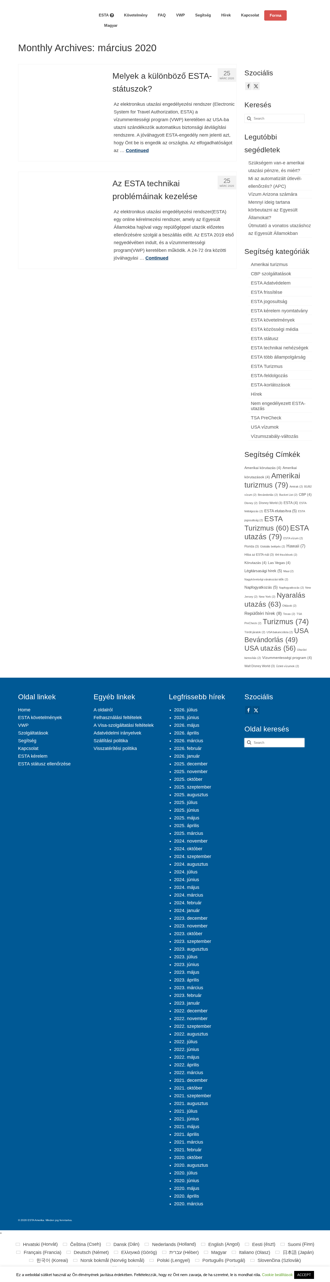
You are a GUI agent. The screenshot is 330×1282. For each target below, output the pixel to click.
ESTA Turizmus (267, 366)
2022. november (191, 1018)
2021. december (191, 1080)
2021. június (186, 1118)
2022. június (186, 1049)
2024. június (186, 879)
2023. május (186, 972)
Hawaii (295, 546)
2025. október (188, 779)
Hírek (256, 394)
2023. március (188, 987)
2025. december (191, 763)
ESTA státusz (264, 338)
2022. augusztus (191, 1034)
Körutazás (255, 563)
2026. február (188, 748)
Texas (289, 613)
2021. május (186, 1126)
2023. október (188, 933)
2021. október (188, 1088)
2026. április (186, 733)
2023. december (191, 918)
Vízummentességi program (287, 658)
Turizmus (286, 621)
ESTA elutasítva (280, 511)
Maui (288, 571)
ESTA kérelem (32, 756)
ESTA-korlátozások (270, 384)
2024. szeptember (192, 856)
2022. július (185, 1041)
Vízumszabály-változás (274, 436)
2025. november (191, 771)
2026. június (186, 717)
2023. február (188, 995)
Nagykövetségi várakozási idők (266, 579)
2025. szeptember (192, 787)
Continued (137, 150)
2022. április (186, 1064)
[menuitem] (108, 25)
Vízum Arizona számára (272, 194)
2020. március (188, 1203)
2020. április (186, 1196)
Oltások (289, 605)
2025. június (186, 810)
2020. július (185, 1172)
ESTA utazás (276, 532)
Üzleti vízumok (287, 666)
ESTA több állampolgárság (278, 357)
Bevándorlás (268, 494)
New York (267, 596)
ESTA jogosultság (269, 301)
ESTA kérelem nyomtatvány (279, 310)
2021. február (188, 1149)
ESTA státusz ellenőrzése (44, 763)
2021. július (185, 1111)
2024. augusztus (191, 864)
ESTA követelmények (273, 320)
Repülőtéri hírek (263, 613)
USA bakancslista (280, 632)
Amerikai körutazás (262, 468)
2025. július (185, 802)
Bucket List (288, 494)
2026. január (187, 756)
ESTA (291, 503)
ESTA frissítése (266, 292)
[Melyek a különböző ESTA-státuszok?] (61, 107)
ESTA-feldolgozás (269, 375)
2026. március (188, 740)
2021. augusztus (191, 1103)
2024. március (188, 895)
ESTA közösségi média (274, 329)
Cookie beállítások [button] (277, 1274)
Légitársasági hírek (263, 571)
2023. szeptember (192, 941)
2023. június (186, 964)
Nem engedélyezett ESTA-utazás (278, 406)
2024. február (188, 902)
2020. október (188, 1157)
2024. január (187, 910)
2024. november (191, 841)
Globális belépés (272, 546)
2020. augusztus (191, 1165)
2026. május (186, 725)
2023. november (191, 926)
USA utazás (270, 648)
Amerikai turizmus (269, 264)
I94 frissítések (286, 554)
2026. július (185, 709)
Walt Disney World (259, 666)
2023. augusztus (191, 949)
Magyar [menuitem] (219, 1252)
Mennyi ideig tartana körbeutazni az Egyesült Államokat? (273, 210)
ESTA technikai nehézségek (279, 347)
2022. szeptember (192, 1026)
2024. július (185, 871)
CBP (305, 495)
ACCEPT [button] (304, 1275)
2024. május (186, 887)
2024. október (188, 848)
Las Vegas (279, 563)
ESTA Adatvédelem (271, 283)
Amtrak (296, 486)
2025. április (186, 825)
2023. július (185, 956)
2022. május (186, 1057)
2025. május (186, 817)
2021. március (188, 1142)
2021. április (186, 1134)
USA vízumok (265, 427)
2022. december (191, 1010)
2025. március (188, 833)
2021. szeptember (192, 1095)
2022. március (188, 1072)
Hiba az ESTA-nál (259, 554)
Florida (251, 546)
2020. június (186, 1180)
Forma (275, 15)
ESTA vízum (293, 538)
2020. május (186, 1188)
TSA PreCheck (266, 417)
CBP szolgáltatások (271, 273)
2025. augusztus (191, 794)
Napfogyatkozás (261, 587)
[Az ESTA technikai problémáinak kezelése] (61, 214)
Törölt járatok (254, 632)
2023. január (187, 1003)
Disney (251, 503)
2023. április (186, 980)
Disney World (270, 503)
